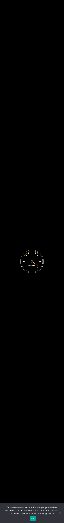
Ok (32, 518)
